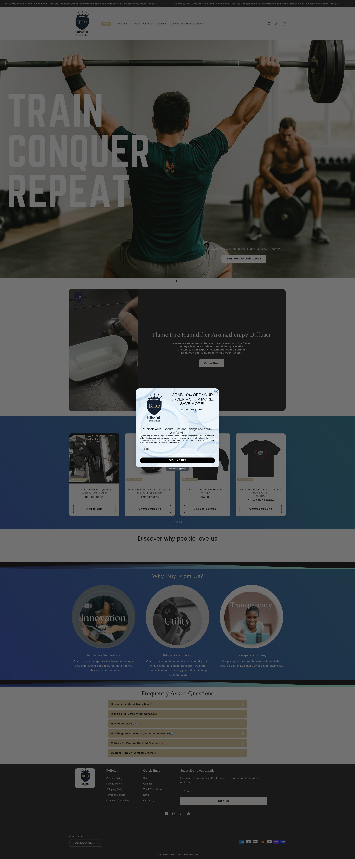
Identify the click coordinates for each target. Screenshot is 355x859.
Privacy (188, 440)
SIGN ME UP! (177, 460)
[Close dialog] (216, 391)
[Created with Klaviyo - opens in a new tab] (177, 469)
